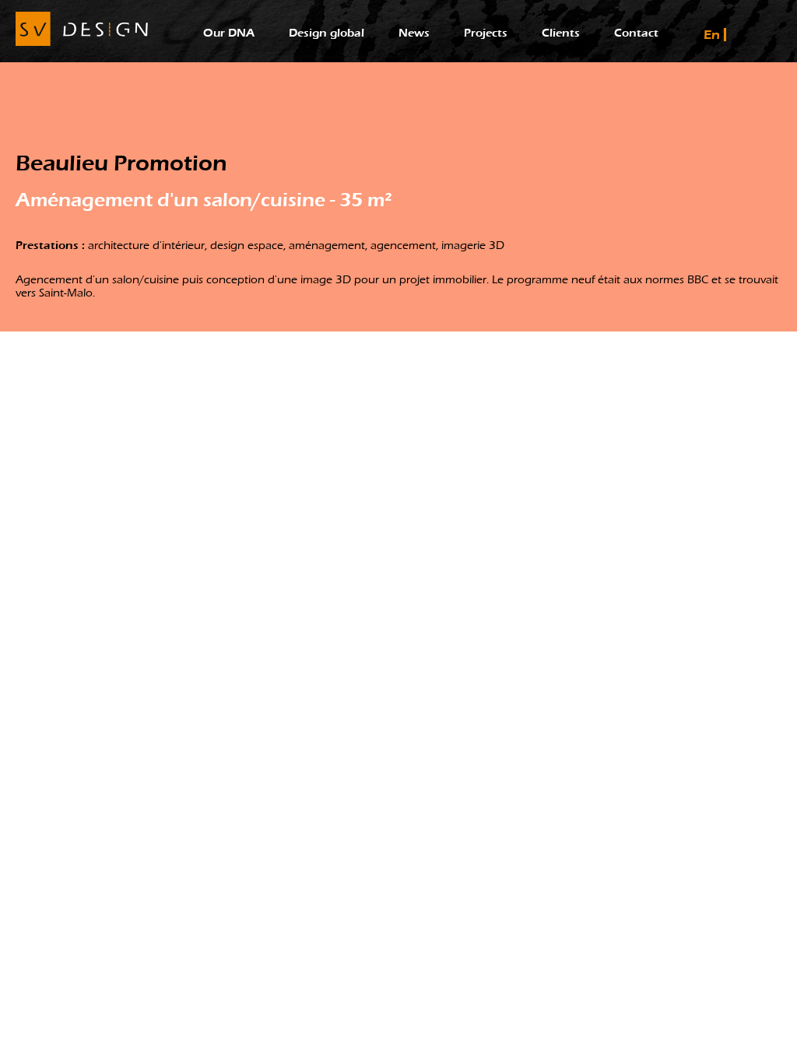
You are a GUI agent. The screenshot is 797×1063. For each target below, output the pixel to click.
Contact (636, 33)
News (414, 33)
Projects (485, 33)
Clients (561, 33)
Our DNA (229, 33)
